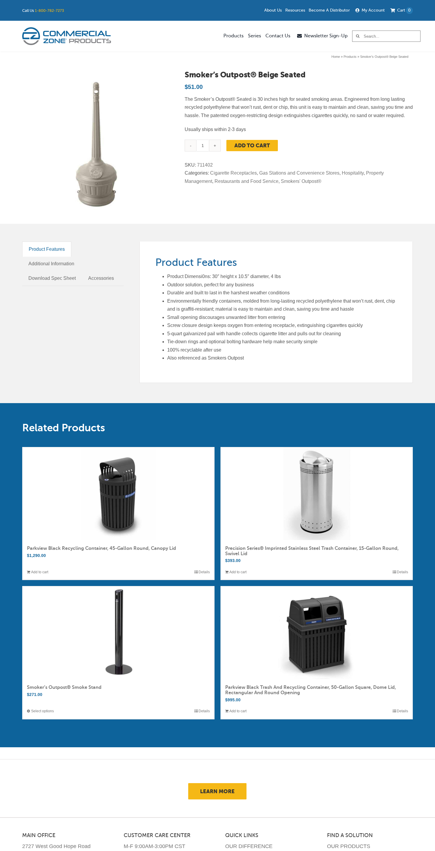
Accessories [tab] (101, 278)
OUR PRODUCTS (348, 846)
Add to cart (252, 145)
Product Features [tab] (47, 249)
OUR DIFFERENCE (249, 846)
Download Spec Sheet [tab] (52, 278)
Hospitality (353, 172)
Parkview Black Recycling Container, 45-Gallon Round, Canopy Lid (101, 548)
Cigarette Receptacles (233, 172)
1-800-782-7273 (49, 10)
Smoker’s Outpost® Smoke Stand (64, 687)
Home (335, 56)
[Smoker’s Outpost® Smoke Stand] (118, 632)
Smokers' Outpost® (301, 181)
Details (204, 572)
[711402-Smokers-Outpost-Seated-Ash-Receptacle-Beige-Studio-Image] (95, 144)
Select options (42, 711)
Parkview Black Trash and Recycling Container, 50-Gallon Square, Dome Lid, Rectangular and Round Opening (310, 690)
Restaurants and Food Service (246, 181)
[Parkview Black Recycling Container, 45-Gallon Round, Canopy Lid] (118, 493)
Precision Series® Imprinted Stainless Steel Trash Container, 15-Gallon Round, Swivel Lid (312, 551)
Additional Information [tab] (51, 263)
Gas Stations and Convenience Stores (299, 172)
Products (350, 56)
